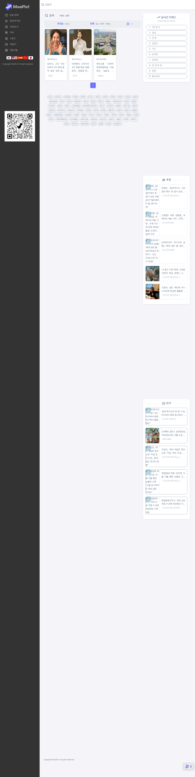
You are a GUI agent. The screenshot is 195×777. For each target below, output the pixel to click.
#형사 (127, 111)
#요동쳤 (68, 115)
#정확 (77, 115)
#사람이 (52, 106)
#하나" (134, 119)
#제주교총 (84, 119)
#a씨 (50, 97)
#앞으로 (103, 119)
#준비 (135, 106)
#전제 (128, 97)
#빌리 (108, 102)
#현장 (129, 115)
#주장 (113, 97)
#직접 (108, 124)
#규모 (126, 102)
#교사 (92, 115)
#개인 (136, 115)
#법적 (118, 106)
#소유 (69, 102)
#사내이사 (61, 111)
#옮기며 (111, 111)
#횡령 (135, 111)
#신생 (96, 111)
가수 (152, 49)
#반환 (75, 97)
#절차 (84, 115)
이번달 (108, 24)
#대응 (89, 111)
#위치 (101, 102)
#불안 (119, 119)
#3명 (103, 111)
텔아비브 (154, 76)
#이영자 (80, 111)
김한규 (153, 43)
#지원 (126, 119)
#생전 (105, 97)
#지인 (120, 97)
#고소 (102, 106)
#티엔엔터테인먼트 (90, 106)
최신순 (67, 24)
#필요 (134, 102)
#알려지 (71, 111)
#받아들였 (53, 102)
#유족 (83, 97)
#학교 (99, 115)
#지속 (94, 124)
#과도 (86, 102)
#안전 (51, 119)
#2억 (62, 102)
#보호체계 (84, 124)
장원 (152, 71)
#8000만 (117, 102)
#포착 (120, 111)
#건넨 (93, 102)
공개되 (153, 54)
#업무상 (52, 111)
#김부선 (58, 97)
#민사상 (126, 106)
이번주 (102, 24)
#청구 (67, 106)
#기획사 (110, 106)
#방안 (111, 119)
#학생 (114, 115)
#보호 (67, 124)
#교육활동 (73, 119)
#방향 (101, 124)
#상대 (135, 97)
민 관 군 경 (155, 65)
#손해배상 (76, 106)
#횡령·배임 (58, 115)
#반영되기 (117, 124)
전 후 (153, 38)
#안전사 (75, 124)
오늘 (97, 24)
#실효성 (94, 119)
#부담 (121, 115)
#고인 (90, 97)
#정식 (49, 115)
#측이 (60, 106)
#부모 (98, 97)
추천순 (60, 23)
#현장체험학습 (62, 119)
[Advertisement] (19, 88)
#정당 (107, 115)
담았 (152, 32)
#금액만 (77, 102)
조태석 (153, 60)
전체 (92, 23)
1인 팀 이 (154, 27)
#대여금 (67, 97)
